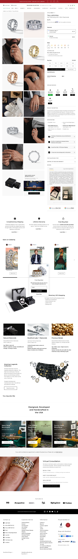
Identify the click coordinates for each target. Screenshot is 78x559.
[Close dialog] (48, 265)
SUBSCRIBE (39, 291)
